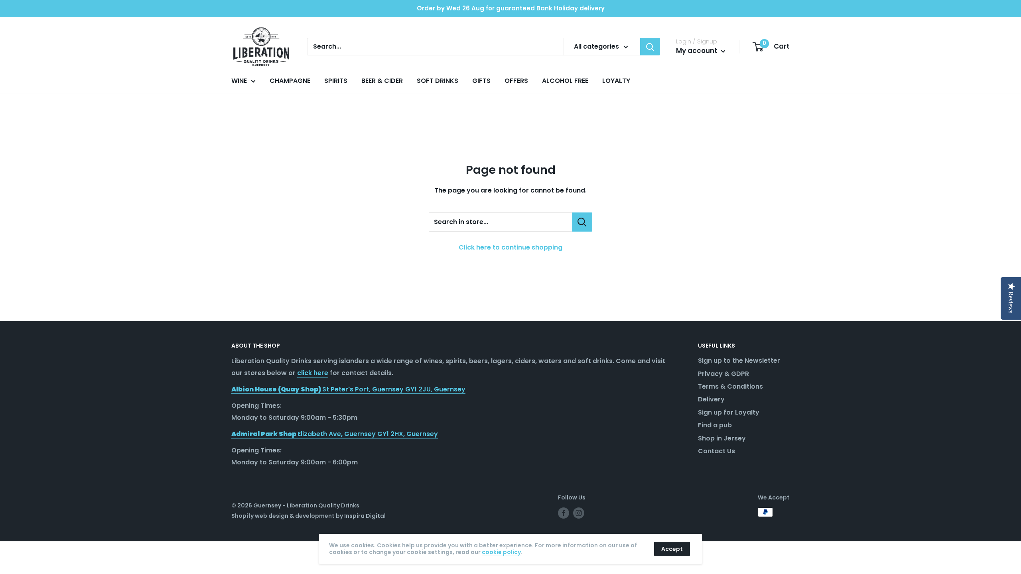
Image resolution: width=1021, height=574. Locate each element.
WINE (239, 80)
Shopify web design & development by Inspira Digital (308, 516)
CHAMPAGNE (290, 80)
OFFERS (516, 80)
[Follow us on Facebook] (563, 513)
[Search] (650, 46)
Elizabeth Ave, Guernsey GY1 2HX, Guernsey (334, 433)
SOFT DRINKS (437, 80)
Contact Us (716, 451)
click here (312, 372)
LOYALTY (616, 80)
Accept (672, 549)
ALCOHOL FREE (565, 80)
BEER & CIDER (382, 80)
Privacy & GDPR (723, 373)
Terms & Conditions (730, 386)
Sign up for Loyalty (728, 412)
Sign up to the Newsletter (739, 360)
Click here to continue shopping (510, 247)
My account (697, 50)
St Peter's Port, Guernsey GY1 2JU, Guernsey (348, 389)
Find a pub (715, 425)
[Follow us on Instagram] (578, 513)
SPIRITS (335, 80)
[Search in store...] (582, 222)
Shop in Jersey (722, 438)
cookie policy (501, 552)
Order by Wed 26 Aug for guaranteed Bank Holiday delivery (511, 8)
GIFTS (481, 80)
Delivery (711, 399)
